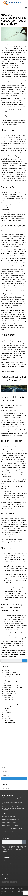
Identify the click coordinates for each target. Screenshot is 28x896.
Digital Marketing (8, 680)
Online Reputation (9, 699)
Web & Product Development (10, 819)
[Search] (24, 660)
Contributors (7, 678)
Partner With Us (6, 863)
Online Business (8, 695)
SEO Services (7, 718)
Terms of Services (7, 875)
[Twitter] (3, 882)
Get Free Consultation (8, 816)
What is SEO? (7, 724)
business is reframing (7, 407)
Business (6, 670)
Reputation (7, 703)
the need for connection (7, 172)
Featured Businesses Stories (11, 682)
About (3, 860)
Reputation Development (11, 705)
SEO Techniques (8, 720)
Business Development (10, 672)
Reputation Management (11, 706)
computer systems (10, 275)
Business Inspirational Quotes (12, 674)
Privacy (4, 872)
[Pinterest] (9, 882)
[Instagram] (12, 882)
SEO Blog (6, 716)
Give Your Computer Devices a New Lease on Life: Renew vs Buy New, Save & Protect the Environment (13, 808)
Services (4, 866)
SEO (5, 714)
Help (3, 869)
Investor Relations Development (13, 687)
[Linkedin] (15, 882)
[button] (26, 8)
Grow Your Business (9, 684)
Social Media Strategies (10, 722)
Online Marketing (8, 697)
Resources (7, 708)
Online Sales (7, 701)
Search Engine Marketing (9, 822)
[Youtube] (6, 882)
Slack (4, 238)
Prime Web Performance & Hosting (12, 828)
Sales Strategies (8, 712)
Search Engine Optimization (10, 825)
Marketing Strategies (10, 693)
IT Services (7, 689)
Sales (5, 710)
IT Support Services (9, 691)
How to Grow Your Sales (11, 685)
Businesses (7, 676)
